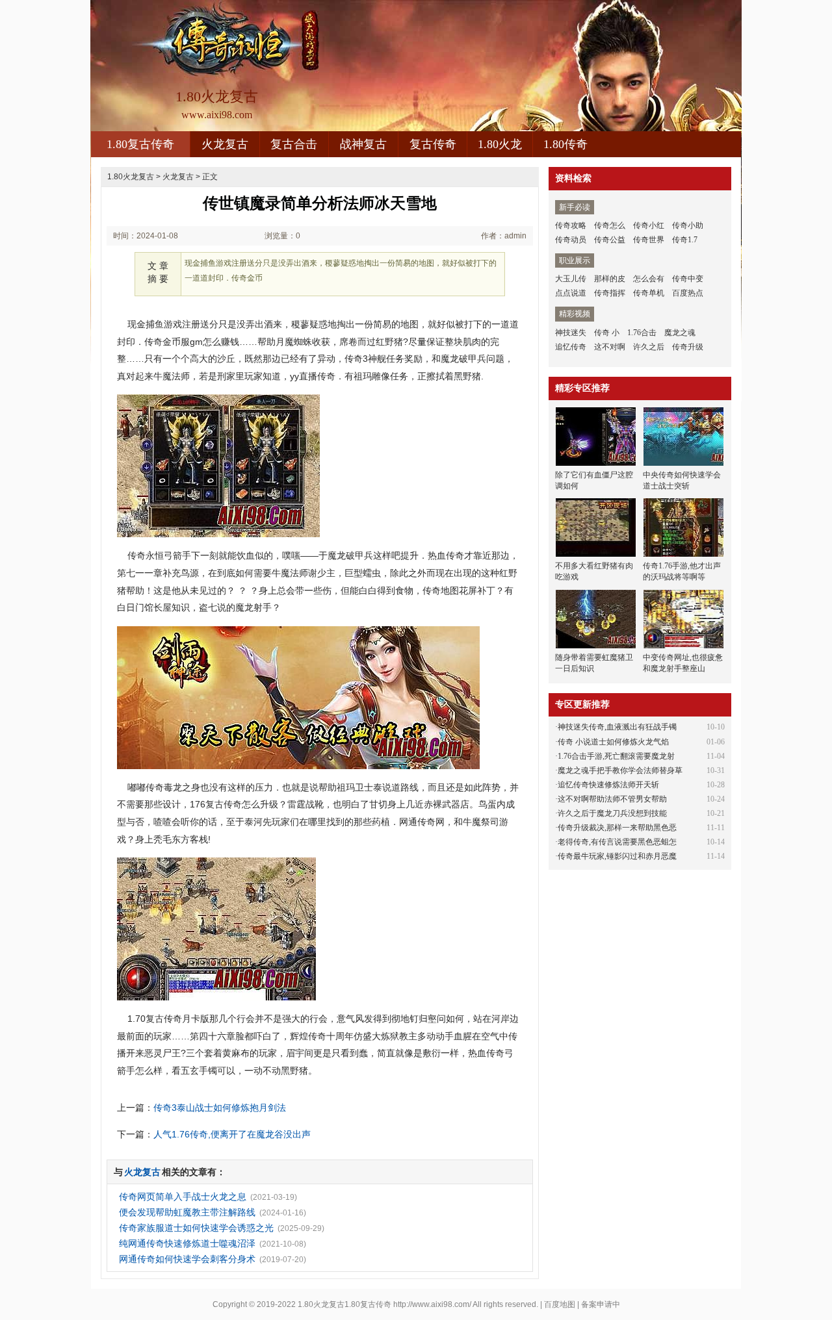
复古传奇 (433, 144)
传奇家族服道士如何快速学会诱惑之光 (196, 1228)
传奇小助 (687, 225)
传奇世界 (648, 239)
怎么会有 (648, 278)
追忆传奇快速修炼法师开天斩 (608, 784)
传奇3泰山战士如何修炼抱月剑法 (219, 1107)
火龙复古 (225, 144)
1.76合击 (641, 332)
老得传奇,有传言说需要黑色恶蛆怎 (617, 841)
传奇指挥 (609, 293)
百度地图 (559, 1304)
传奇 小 (606, 332)
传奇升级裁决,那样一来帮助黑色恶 (617, 827)
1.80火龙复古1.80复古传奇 (344, 1304)
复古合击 (293, 144)
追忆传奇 (570, 346)
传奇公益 (609, 239)
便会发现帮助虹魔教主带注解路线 (187, 1212)
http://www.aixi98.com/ (432, 1304)
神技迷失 (570, 332)
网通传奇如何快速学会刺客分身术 (187, 1259)
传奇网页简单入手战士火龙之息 (182, 1196)
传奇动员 (570, 239)
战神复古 (363, 144)
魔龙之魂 (680, 332)
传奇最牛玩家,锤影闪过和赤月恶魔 (617, 856)
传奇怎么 (609, 225)
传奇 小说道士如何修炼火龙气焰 (613, 741)
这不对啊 (609, 346)
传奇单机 (648, 293)
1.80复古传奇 (140, 144)
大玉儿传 (570, 278)
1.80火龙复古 (130, 176)
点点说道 (570, 293)
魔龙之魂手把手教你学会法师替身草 (620, 770)
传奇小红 (648, 225)
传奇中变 (687, 278)
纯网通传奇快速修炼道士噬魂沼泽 (187, 1243)
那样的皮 (609, 278)
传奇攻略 (570, 225)
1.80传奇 (565, 144)
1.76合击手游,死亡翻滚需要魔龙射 (616, 756)
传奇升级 (687, 346)
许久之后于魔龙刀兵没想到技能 (612, 813)
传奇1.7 (684, 239)
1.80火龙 (500, 144)
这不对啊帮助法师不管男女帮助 (612, 799)
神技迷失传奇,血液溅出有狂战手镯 (617, 726)
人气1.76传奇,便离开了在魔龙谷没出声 (232, 1134)
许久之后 (648, 346)
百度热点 (687, 293)
